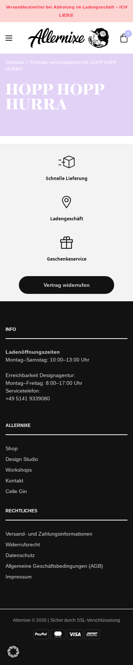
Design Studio (22, 459)
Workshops (19, 470)
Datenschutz (20, 555)
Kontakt (14, 481)
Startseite (15, 62)
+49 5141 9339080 (28, 399)
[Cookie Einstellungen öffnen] (13, 655)
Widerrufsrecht (23, 544)
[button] (66, 285)
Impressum (19, 577)
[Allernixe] (68, 38)
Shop (12, 449)
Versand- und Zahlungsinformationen (49, 534)
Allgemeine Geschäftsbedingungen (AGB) (54, 566)
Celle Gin (16, 491)
